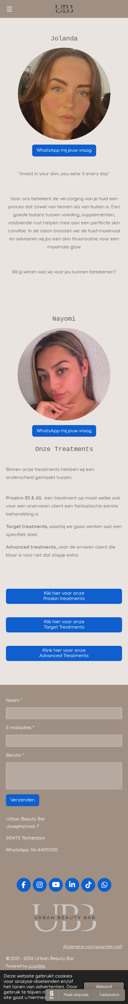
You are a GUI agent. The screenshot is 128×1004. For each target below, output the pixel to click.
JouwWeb (37, 966)
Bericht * (15, 755)
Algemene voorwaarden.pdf (92, 947)
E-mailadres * (20, 728)
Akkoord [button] (104, 987)
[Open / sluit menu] (9, 9)
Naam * (14, 700)
